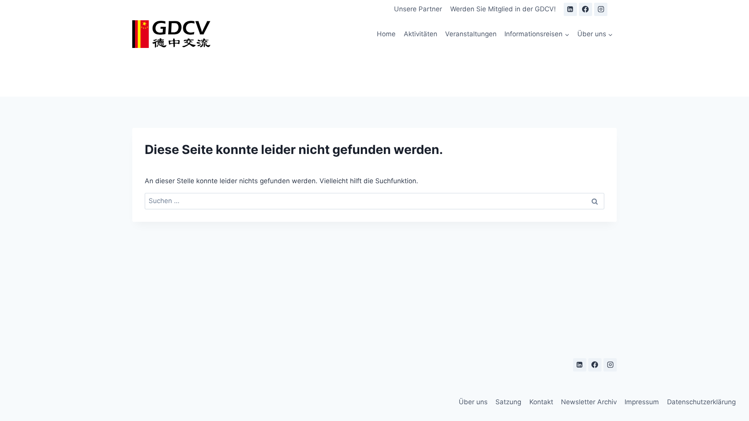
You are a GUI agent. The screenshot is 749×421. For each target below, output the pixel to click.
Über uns (473, 402)
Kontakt (541, 402)
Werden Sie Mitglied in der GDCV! (503, 9)
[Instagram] (600, 9)
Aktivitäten (420, 34)
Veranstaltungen (471, 34)
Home (386, 34)
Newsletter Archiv (589, 402)
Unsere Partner (418, 9)
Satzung (508, 402)
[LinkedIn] (570, 9)
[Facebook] (585, 9)
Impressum (642, 402)
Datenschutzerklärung (701, 402)
